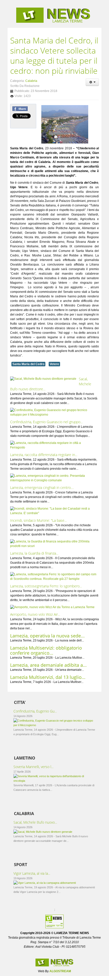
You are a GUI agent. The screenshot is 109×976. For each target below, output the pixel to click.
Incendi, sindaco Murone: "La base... (38, 520)
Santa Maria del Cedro (28, 364)
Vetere (54, 364)
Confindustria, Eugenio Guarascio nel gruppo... (46, 421)
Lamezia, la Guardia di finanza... (34, 553)
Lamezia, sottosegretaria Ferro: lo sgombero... (46, 586)
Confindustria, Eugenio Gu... (35, 711)
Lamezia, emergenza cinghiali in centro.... (42, 487)
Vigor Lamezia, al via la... (31, 873)
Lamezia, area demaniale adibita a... (48, 665)
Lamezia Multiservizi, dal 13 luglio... (47, 677)
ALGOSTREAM (60, 971)
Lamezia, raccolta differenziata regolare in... (43, 454)
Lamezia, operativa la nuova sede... (47, 636)
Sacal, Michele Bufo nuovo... (35, 822)
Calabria (31, 81)
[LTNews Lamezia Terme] (55, 15)
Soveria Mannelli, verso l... (33, 766)
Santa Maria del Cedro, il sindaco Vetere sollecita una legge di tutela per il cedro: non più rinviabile (54, 55)
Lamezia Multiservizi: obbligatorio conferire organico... (46, 650)
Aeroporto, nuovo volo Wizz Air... (35, 614)
